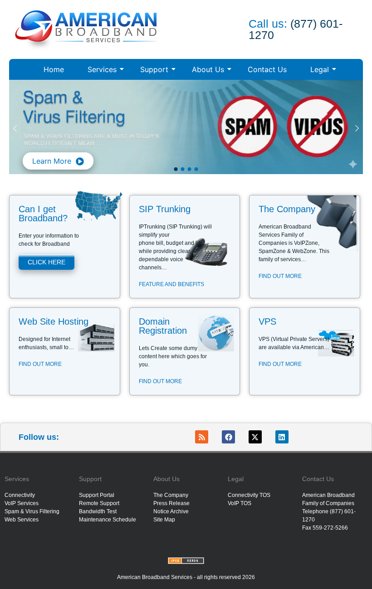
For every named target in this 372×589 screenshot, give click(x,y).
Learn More (51, 161)
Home (54, 69)
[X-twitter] (255, 436)
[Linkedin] (282, 436)
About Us (208, 69)
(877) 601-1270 (296, 29)
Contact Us (267, 69)
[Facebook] (228, 436)
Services (102, 69)
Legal (319, 69)
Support (154, 69)
